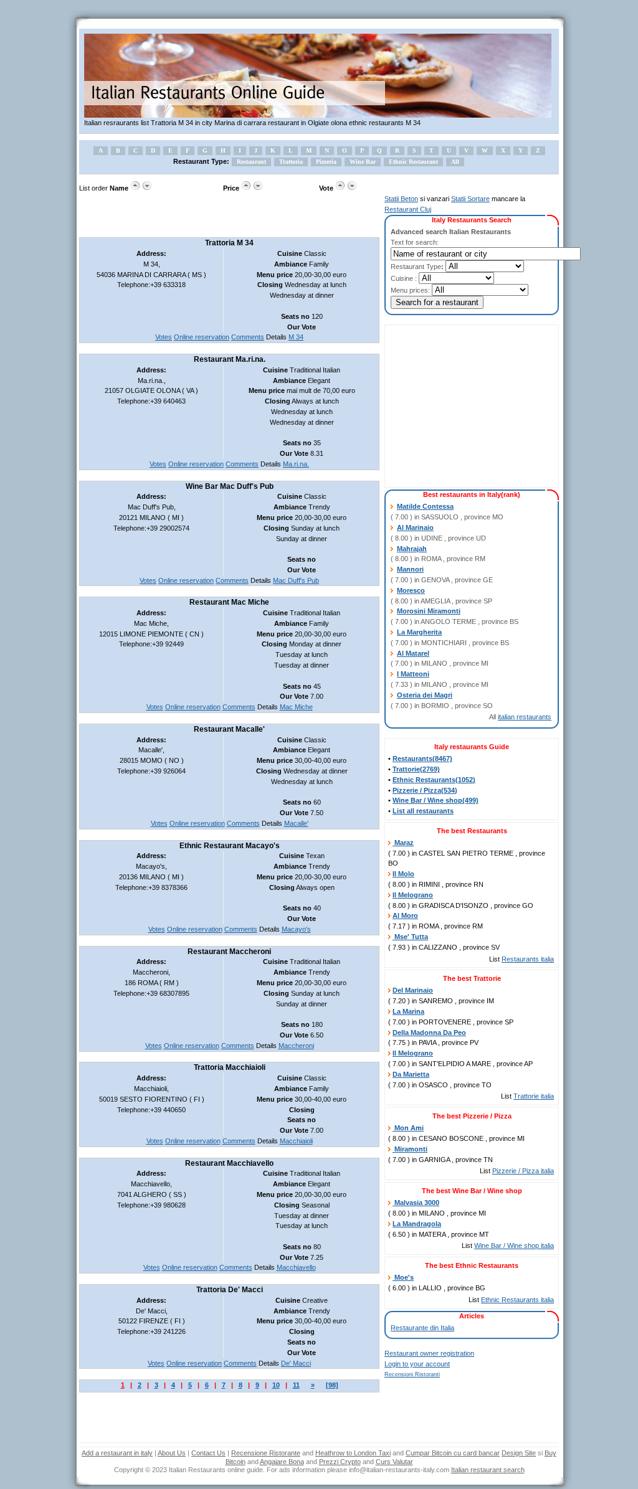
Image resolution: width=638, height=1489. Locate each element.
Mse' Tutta (410, 936)
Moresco (411, 590)
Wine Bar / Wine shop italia (514, 1245)
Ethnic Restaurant (413, 161)
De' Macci (296, 1363)
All (455, 161)
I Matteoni (413, 674)
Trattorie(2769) (416, 769)
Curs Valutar (394, 1461)
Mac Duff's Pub (296, 580)
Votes (163, 337)
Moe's (403, 1277)
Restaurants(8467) (422, 758)
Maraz (403, 842)
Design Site (519, 1453)
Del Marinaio (413, 990)
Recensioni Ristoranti (412, 1374)
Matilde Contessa (425, 506)
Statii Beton (401, 198)
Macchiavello (296, 1267)
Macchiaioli (296, 1141)
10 (276, 1385)
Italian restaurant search (488, 1469)
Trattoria (291, 161)
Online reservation (201, 337)
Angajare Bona (282, 1461)
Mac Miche (296, 707)
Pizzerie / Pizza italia (523, 1171)
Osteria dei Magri (424, 695)
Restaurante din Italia (422, 1327)
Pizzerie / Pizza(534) (425, 790)
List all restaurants (423, 811)
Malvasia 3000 (416, 1202)
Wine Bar (363, 161)
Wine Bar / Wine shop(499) (435, 800)
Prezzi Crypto (340, 1461)
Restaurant (251, 161)
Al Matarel (413, 653)
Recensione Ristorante (265, 1453)
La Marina (408, 1011)
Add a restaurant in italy (117, 1453)
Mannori (410, 569)
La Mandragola (417, 1223)
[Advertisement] (225, 215)
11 (296, 1385)
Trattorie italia (533, 1096)
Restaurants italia (528, 959)
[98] (332, 1385)
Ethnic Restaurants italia (517, 1299)
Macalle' (296, 823)
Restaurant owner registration (429, 1353)
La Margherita (419, 632)
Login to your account (417, 1364)
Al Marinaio (415, 527)
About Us (172, 1453)
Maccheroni (296, 1045)
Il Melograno (413, 895)
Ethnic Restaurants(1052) (434, 779)
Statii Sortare (470, 198)
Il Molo (403, 873)
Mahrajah (412, 548)
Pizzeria (326, 161)
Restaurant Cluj (407, 209)
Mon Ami (408, 1128)
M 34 (295, 337)
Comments (247, 337)
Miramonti (410, 1149)
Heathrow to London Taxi (353, 1453)
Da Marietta (411, 1074)
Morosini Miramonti (428, 611)
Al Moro (405, 915)
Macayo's (296, 929)
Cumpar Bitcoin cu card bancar (453, 1453)
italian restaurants (524, 717)
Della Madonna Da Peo (429, 1032)
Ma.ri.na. (296, 464)
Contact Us (208, 1453)
